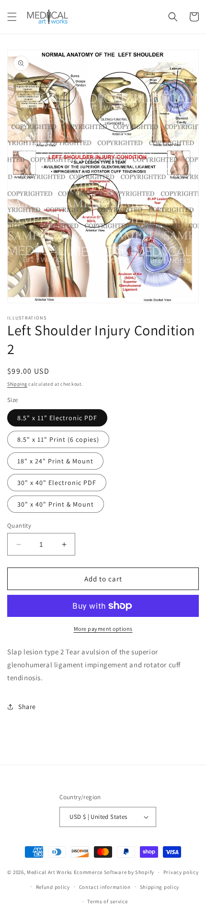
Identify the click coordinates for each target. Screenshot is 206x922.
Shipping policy (160, 887)
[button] (12, 16)
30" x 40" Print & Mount (55, 504)
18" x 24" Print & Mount (55, 461)
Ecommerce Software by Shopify (114, 872)
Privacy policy (181, 872)
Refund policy (53, 887)
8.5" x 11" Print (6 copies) (58, 439)
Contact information (105, 887)
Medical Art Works (49, 872)
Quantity (19, 525)
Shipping (17, 384)
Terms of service (107, 901)
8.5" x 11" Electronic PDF (57, 418)
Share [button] (27, 706)
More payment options (103, 628)
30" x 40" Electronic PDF (56, 482)
